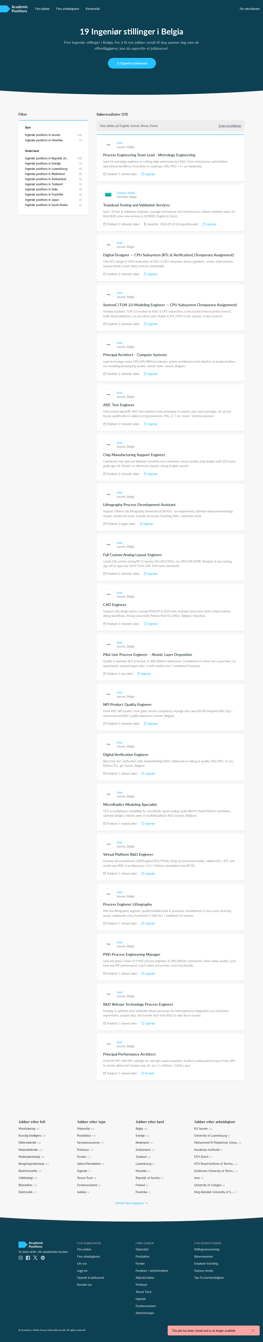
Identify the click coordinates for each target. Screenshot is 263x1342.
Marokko (143, 1171)
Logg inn (82, 1270)
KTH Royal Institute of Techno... (216, 1163)
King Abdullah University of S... (215, 1192)
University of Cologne (209, 1185)
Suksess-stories (203, 1270)
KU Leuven (203, 1128)
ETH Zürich (203, 1157)
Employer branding (206, 1263)
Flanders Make (126, 193)
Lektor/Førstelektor (90, 1163)
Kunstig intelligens (32, 1135)
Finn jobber (42, 9)
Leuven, (122, 147)
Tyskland (143, 1157)
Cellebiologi (27, 1178)
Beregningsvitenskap (33, 1163)
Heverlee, (123, 197)
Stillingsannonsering (206, 1249)
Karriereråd (93, 9)
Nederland (144, 1142)
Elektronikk (27, 1192)
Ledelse (83, 1192)
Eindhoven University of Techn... (216, 1171)
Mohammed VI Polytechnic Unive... (217, 1142)
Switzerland (145, 1150)
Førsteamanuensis (90, 1142)
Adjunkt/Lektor (145, 1277)
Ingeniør (149, 174)
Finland (142, 1185)
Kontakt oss (84, 1284)
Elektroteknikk (29, 1142)
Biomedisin (27, 1185)
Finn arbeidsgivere (67, 9)
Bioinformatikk (30, 1171)
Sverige (142, 1135)
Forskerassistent (88, 1185)
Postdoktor (86, 1135)
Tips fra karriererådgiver (209, 1277)
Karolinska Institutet (208, 1150)
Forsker (149, 1073)
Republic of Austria (149, 1178)
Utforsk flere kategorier (130, 1203)
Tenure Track (86, 1178)
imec (120, 143)
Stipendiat (86, 1128)
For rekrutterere (250, 9)
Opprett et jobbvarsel (133, 63)
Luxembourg (145, 1163)
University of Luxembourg (212, 1135)
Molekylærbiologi (31, 1157)
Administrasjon (145, 1313)
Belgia (130, 147)
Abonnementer (203, 1256)
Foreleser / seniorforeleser (152, 1270)
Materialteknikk (30, 1150)
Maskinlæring (29, 1128)
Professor (85, 1150)
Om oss (82, 1263)
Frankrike (143, 1192)
